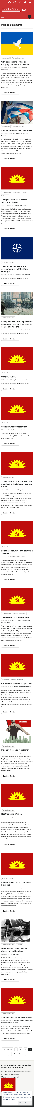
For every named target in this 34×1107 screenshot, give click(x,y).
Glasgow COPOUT (9, 377)
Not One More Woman (11, 814)
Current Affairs (6, 192)
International (6, 58)
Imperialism (17, 192)
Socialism (19, 944)
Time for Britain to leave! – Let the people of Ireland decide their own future (16, 484)
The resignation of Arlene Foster (15, 617)
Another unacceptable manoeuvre (16, 130)
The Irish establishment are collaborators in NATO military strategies (14, 269)
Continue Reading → (10, 92)
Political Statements (18, 58)
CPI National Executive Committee (21, 686)
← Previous (7, 1049)
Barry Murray (16, 954)
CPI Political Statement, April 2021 (16, 683)
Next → (21, 1054)
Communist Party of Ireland (20, 205)
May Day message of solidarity (15, 750)
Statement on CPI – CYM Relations (16, 1017)
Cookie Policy (12, 1099)
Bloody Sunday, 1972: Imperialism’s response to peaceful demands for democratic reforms (16, 324)
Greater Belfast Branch (18, 556)
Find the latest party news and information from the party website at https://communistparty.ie (16, 1074)
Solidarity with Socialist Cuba (14, 427)
